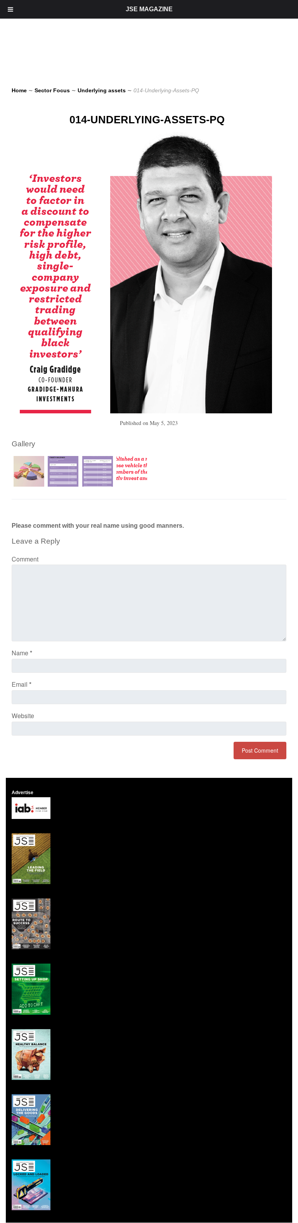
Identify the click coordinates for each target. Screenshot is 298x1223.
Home (19, 90)
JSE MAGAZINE (149, 9)
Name (22, 652)
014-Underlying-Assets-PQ (147, 120)
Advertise (22, 792)
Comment (25, 558)
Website (23, 715)
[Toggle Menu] (10, 9)
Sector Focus (52, 90)
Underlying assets (102, 90)
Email (21, 684)
